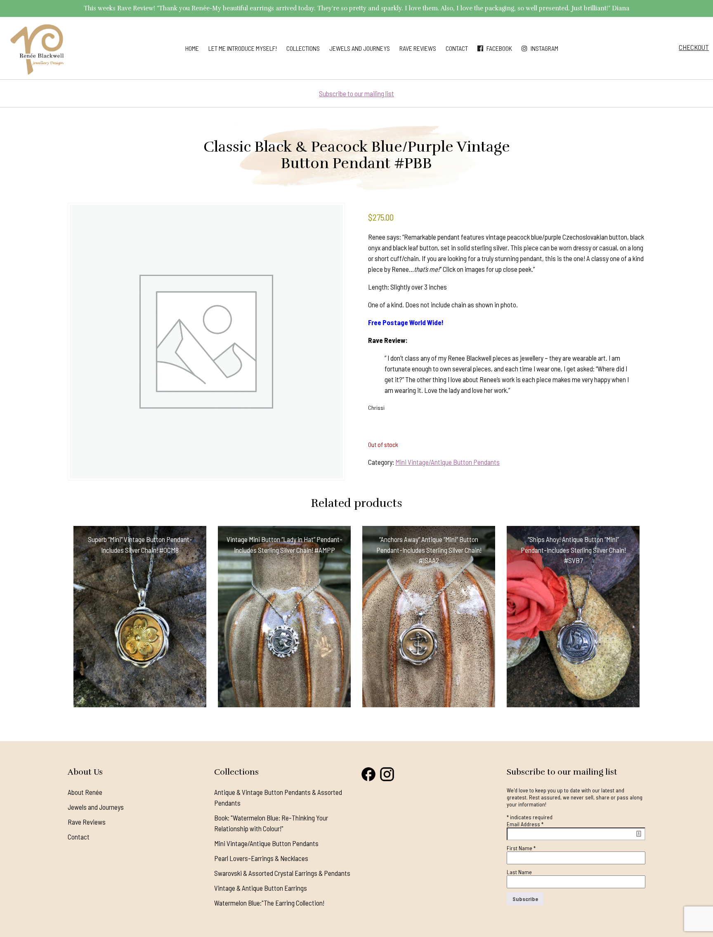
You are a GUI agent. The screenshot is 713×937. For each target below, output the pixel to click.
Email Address (525, 824)
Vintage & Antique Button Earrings (260, 888)
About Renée (85, 792)
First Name (521, 847)
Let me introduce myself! (242, 48)
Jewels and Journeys (359, 48)
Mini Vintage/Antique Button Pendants (447, 462)
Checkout (694, 47)
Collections (303, 48)
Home (192, 48)
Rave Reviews (417, 48)
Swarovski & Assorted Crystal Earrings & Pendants (282, 873)
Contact (457, 48)
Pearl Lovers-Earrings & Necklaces (261, 858)
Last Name (519, 871)
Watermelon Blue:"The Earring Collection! (269, 903)
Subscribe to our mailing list (356, 93)
